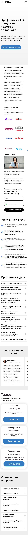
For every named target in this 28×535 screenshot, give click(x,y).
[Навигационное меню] (26, 2)
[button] (11, 47)
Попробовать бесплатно (14, 209)
